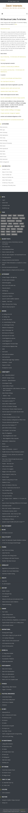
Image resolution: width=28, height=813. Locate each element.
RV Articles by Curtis (6, 717)
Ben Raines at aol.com (7, 532)
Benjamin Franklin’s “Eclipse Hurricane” (11, 800)
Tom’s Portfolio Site (6, 174)
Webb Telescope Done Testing (9, 304)
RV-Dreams (4, 720)
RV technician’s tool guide (8, 725)
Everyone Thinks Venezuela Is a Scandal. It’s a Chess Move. (14, 263)
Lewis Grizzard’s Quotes (7, 625)
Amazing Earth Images (7, 632)
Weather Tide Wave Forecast (9, 561)
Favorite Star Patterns (7, 296)
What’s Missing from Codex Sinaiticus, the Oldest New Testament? (14, 389)
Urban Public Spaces (7, 180)
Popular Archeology (6, 604)
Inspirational (5, 148)
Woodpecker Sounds (7, 367)
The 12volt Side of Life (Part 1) (8, 81)
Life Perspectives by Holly (8, 643)
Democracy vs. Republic (7, 702)
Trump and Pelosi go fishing (8, 617)
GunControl (4, 223)
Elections (3, 221)
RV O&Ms (4, 749)
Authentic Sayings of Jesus (8, 378)
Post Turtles (5, 612)
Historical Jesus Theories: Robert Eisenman (12, 409)
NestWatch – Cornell (7, 362)
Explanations (5, 135)
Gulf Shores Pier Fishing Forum (9, 555)
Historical (16, 223)
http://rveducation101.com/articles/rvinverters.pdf (12, 119)
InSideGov (4, 705)
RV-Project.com (5, 728)
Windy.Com (4, 802)
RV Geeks (4, 723)
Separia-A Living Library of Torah (9, 479)
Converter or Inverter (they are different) (10, 66)
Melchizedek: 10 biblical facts (9, 441)
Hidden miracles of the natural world (10, 640)
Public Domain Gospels (7, 466)
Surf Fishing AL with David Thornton (10, 558)
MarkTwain (10, 226)
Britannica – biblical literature (9, 380)
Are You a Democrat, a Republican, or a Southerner (14, 620)
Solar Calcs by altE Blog (7, 736)
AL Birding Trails (6, 317)
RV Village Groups (6, 775)
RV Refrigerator (5, 757)
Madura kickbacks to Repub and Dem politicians (13, 270)
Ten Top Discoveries (7, 495)
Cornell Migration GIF (7, 341)
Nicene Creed (5, 446)
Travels (3, 234)
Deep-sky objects (6, 288)
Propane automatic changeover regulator (10, 113)
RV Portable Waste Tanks (8, 752)
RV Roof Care (5, 754)
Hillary (10, 223)
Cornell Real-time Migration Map (9, 346)
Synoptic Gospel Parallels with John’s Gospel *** (13, 521)
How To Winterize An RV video (9, 715)
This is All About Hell (7, 490)
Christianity (4, 132)
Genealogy (4, 140)
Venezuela (14, 234)
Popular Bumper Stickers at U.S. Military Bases (13, 622)
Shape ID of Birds (6, 365)
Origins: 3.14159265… (7, 689)
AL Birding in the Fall (7, 314)
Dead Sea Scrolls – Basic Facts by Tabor (11, 513)
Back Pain (4, 581)
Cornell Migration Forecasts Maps (10, 343)
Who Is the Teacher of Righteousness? (11, 508)
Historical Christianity (7, 143)
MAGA (3, 151)
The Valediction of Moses (8, 519)
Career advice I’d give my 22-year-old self (11, 635)
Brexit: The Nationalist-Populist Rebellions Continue (14, 540)
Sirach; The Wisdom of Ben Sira (9, 485)
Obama (3, 229)
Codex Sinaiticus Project (7, 386)
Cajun (3, 129)
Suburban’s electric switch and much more (10, 88)
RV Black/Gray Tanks (7, 746)
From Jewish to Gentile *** (8, 401)
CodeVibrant (22, 810)
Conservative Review (7, 697)
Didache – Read (6, 395)
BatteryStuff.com (6, 712)
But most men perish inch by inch (10, 267)
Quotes (13, 231)
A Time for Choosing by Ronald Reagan (11, 543)
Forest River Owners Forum (8, 770)
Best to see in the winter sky (8, 285)
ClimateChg (20, 215)
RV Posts (4, 156)
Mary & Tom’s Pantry (7, 172)
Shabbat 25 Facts (6, 482)
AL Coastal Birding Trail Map (8, 322)
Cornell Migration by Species (8, 338)
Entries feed (5, 202)
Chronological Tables (7, 383)
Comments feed (6, 205)
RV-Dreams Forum (6, 772)
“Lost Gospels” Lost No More (9, 430)
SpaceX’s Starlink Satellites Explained (10, 298)
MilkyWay (17, 226)
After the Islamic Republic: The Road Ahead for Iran (14, 254)
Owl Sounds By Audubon (8, 354)
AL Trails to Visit (6, 785)
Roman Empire (5, 477)
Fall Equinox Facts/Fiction (8, 293)
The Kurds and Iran (6, 257)
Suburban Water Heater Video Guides (9, 91)
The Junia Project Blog (7, 493)
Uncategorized (5, 162)
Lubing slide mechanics (7, 744)
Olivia (8, 229)
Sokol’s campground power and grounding (12, 733)
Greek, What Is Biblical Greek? (9, 403)
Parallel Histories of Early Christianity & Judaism (13, 452)
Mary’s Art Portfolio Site (7, 177)
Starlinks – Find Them (7, 301)
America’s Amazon (6, 656)
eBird (3, 349)
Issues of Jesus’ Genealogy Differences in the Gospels (14, 503)
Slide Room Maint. (6, 760)
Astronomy (4, 127)
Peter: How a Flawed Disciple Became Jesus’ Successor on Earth (12, 460)
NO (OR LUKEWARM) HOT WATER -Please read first (13, 98)
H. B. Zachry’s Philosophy (8, 638)
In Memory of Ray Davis (7, 182)
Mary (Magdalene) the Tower (9, 435)
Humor (3, 146)
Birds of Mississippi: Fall (7, 330)
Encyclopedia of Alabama (8, 658)
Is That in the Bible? (6, 414)
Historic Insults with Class (8, 252)
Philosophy (19, 229)
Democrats (15, 218)
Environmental (11, 221)
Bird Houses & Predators (8, 333)
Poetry (2, 231)
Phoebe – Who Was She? (8, 463)
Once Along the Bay (6, 593)
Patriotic (13, 229)
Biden (10, 215)
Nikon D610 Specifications (8, 671)
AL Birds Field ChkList (7, 319)
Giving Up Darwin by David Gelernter (10, 260)
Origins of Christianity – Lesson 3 (9, 449)
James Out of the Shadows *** (9, 425)
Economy (22, 218)
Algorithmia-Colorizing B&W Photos (10, 568)
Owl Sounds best (6, 357)
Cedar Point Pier (6, 553)
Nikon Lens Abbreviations (8, 674)
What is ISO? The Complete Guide (10, 679)
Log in (3, 200)
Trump (8, 234)
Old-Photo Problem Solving (8, 573)
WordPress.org (5, 208)
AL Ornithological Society (8, 325)
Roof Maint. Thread (6, 731)
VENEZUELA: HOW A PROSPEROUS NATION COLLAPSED (12, 243)
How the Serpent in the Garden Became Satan (13, 411)
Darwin (9, 218)
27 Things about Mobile (7, 653)
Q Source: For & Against (7, 469)
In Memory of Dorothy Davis (9, 185)
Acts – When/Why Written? (8, 375)
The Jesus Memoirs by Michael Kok (10, 422)
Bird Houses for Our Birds (8, 335)
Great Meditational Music (8, 249)
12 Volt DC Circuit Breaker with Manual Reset (11, 78)
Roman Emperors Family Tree (9, 474)
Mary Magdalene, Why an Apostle (11, 438)
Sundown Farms (6, 169)
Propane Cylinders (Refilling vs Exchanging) (10, 110)
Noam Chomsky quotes (7, 646)
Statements (5, 159)
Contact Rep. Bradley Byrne (8, 699)
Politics (3, 154)
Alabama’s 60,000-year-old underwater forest (12, 599)
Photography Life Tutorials (8, 677)
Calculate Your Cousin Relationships (10, 571)
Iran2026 (3, 226)
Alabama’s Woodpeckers (8, 327)
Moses (3, 443)
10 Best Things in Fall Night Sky (9, 277)
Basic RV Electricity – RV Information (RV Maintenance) (13, 56)
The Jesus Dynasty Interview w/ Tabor (11, 417)
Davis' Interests (14, 5)
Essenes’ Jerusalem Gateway (8, 398)
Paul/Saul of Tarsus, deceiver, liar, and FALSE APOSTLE (12, 455)
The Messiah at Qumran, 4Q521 (9, 511)
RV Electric (3, 60)
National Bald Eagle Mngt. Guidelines (10, 359)
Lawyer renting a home (7, 614)
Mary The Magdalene (7, 433)
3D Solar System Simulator (8, 280)
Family (3, 138)
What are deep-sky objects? (8, 306)
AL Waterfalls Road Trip (7, 782)
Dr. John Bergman (6, 583)
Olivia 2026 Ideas (6, 246)
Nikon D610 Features (7, 668)
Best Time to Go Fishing (7, 550)
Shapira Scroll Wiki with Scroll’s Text (10, 516)
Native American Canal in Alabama (10, 601)
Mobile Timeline (6, 591)
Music (22, 226)
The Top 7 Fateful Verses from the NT (11, 487)
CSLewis (3, 218)
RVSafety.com (5, 762)
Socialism (19, 231)
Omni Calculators (6, 792)
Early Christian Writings (7, 393)
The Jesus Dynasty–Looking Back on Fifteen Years (14, 419)
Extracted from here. (5, 28)
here (16, 24)
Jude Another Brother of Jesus (9, 427)
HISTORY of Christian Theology (9, 406)
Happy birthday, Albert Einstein (9, 687)
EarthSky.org (5, 290)
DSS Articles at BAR (6, 505)
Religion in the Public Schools (9, 471)
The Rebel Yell (5, 596)
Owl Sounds (5, 351)
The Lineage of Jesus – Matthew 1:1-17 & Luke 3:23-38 (14, 499)
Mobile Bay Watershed (7, 661)
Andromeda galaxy (6, 282)
